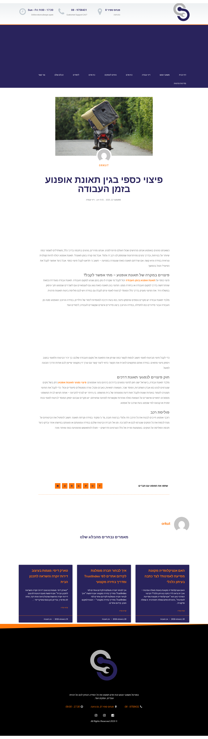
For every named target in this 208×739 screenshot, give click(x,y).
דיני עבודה (146, 75)
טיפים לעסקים (110, 75)
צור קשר (41, 75)
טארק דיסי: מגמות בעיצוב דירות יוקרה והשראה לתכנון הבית (48, 576)
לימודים (76, 75)
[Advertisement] (103, 48)
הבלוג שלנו (59, 75)
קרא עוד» (181, 611)
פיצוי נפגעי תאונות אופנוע (72, 382)
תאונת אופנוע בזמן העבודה (140, 280)
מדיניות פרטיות (180, 83)
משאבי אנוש (165, 75)
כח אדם (129, 75)
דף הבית (182, 75)
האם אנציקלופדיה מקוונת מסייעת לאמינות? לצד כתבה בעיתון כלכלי (165, 576)
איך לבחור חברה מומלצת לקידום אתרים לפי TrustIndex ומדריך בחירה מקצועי (105, 576)
